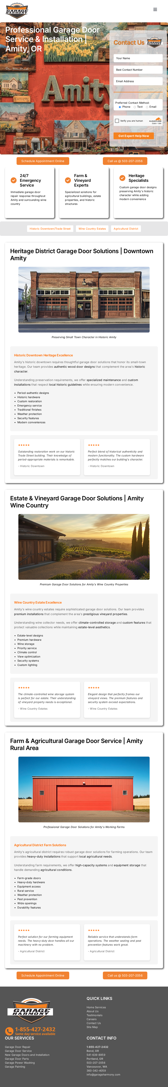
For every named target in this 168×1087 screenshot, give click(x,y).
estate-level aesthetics (94, 627)
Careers (92, 1019)
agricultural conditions (56, 870)
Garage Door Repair (17, 1047)
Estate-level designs (30, 635)
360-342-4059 (96, 1070)
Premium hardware (29, 639)
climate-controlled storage (97, 622)
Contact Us (94, 1023)
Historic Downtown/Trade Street (50, 228)
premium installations (28, 614)
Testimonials (94, 1015)
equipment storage (127, 865)
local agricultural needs (95, 856)
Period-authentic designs (33, 392)
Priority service (27, 648)
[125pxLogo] (17, 4)
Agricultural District (126, 228)
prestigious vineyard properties (105, 614)
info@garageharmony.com (103, 1074)
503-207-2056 (96, 1062)
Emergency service (29, 405)
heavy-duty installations (43, 856)
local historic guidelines (65, 384)
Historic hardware (28, 397)
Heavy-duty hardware (31, 882)
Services (100, 1007)
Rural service (25, 890)
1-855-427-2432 (97, 1047)
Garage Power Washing (20, 1062)
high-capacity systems (91, 865)
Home (90, 1007)
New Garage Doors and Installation (27, 1054)
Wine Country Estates (92, 228)
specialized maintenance (104, 380)
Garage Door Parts (17, 1058)
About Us (92, 1011)
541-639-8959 (96, 1054)
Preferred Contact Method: (132, 102)
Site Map (92, 1027)
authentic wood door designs (74, 366)
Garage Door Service (18, 1050)
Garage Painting (15, 1066)
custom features (134, 622)
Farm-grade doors (29, 878)
